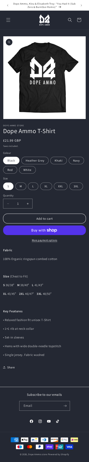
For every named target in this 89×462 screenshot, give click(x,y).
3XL (76, 186)
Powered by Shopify (58, 454)
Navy (76, 160)
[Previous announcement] (7, 5)
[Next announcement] (81, 5)
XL (46, 186)
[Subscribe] (65, 406)
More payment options (44, 240)
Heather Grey (35, 160)
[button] (8, 20)
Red (10, 170)
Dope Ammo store (37, 454)
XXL (60, 186)
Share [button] (11, 367)
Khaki (59, 160)
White (27, 170)
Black (11, 160)
